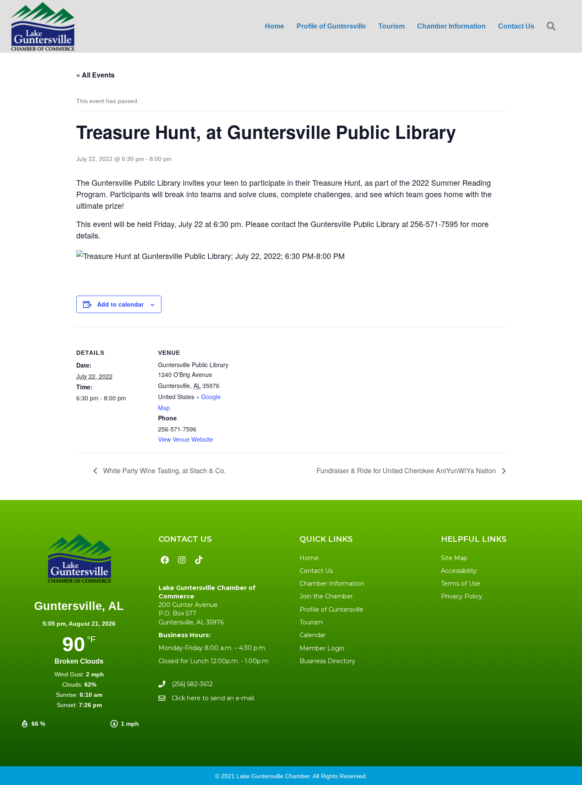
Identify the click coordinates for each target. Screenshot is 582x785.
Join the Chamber (326, 596)
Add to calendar (120, 304)
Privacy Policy (461, 596)
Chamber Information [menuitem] (451, 26)
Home (309, 558)
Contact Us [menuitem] (516, 26)
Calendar (313, 635)
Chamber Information (332, 583)
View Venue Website (185, 439)
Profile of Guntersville (331, 609)
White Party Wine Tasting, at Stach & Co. (163, 470)
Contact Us (316, 571)
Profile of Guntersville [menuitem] (331, 26)
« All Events (95, 75)
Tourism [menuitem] (391, 26)
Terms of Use (460, 583)
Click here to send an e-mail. (213, 698)
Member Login (322, 648)
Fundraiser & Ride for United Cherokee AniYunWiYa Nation (407, 470)
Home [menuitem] (274, 26)
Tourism (311, 622)
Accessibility (459, 571)
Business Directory (327, 661)
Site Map (454, 558)
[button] (553, 26)
